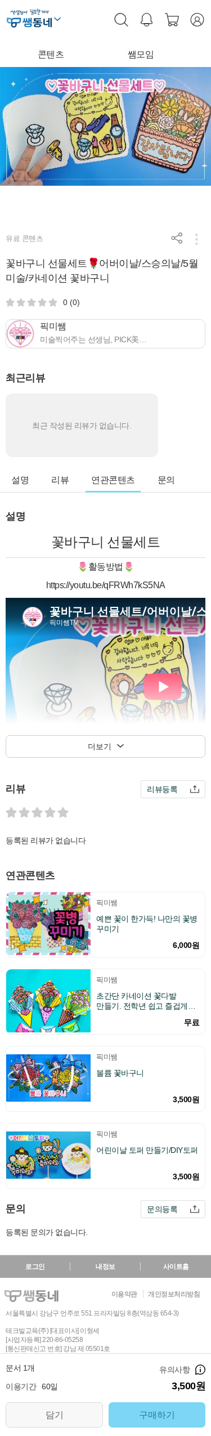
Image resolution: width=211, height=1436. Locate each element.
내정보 (105, 1267)
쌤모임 (141, 54)
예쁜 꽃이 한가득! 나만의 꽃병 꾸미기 (146, 923)
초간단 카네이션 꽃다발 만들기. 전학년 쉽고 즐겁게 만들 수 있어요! (142, 1001)
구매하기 (157, 1415)
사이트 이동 (57, 20)
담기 (55, 1415)
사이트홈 (176, 1267)
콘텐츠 (51, 54)
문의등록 (162, 1209)
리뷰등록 (162, 789)
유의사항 (200, 1370)
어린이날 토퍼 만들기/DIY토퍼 (147, 1150)
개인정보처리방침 (174, 1294)
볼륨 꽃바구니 (120, 1072)
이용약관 (124, 1294)
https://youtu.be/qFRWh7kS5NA (105, 585)
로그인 (35, 1267)
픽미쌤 (107, 902)
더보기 (99, 746)
